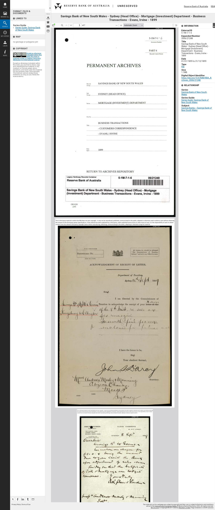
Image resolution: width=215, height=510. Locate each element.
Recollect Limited (184, 508)
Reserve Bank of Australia (196, 6)
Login (5, 46)
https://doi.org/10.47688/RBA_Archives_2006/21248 (196, 79)
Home (5, 7)
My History (5, 36)
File (182, 67)
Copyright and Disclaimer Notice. (166, 506)
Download (48, 18)
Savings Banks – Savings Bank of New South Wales (196, 109)
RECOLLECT (155, 508)
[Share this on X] (13, 497)
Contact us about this (48, 26)
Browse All (5, 17)
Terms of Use (26, 504)
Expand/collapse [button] (214, 25)
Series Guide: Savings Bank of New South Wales (27, 28)
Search (5, 26)
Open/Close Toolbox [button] (50, 5)
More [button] (5, 55)
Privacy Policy (16, 504)
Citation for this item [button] (48, 31)
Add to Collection (48, 22)
